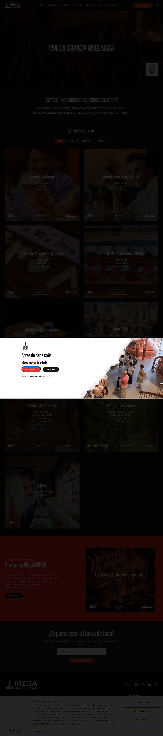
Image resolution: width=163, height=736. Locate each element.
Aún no (51, 369)
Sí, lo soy (31, 369)
